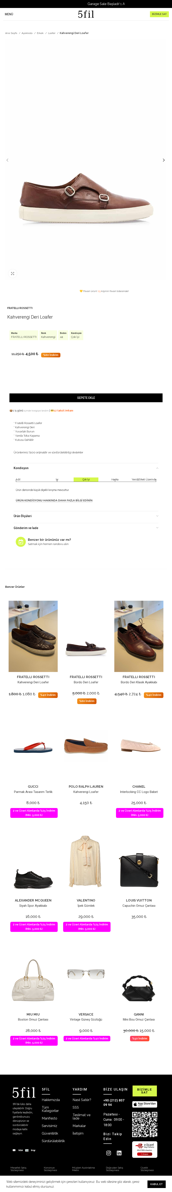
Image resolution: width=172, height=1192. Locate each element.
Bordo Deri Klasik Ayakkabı (139, 682)
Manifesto (49, 1118)
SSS (76, 1107)
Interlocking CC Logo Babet (139, 792)
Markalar (79, 1126)
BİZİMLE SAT (159, 14)
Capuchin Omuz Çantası (138, 906)
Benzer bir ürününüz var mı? (49, 540)
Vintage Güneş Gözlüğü (86, 1019)
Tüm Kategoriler (50, 1109)
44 (61, 337)
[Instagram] (108, 1153)
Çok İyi (75, 337)
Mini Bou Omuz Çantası (139, 1019)
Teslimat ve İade (81, 1116)
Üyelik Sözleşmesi (147, 1169)
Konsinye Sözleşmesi (50, 1169)
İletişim (78, 1133)
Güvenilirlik (50, 1133)
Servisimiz (49, 1126)
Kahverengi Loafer (86, 792)
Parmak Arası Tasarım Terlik (33, 792)
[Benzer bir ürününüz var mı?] (21, 542)
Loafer (52, 33)
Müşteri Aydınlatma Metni (83, 1169)
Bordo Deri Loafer (86, 682)
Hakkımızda (51, 1100)
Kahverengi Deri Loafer (33, 682)
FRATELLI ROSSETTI (20, 308)
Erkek (40, 33)
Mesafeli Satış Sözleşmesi (18, 1169)
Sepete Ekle (86, 397)
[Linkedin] (119, 1153)
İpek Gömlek (86, 906)
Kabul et (156, 1184)
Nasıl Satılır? (82, 1100)
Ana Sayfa (11, 33)
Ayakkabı (27, 33)
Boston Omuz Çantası (33, 1019)
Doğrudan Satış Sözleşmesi (114, 1169)
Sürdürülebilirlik (53, 1141)
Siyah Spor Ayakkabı (33, 906)
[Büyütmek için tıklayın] (12, 273)
